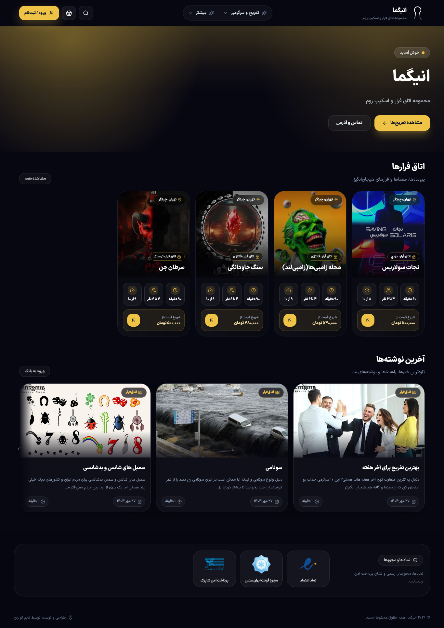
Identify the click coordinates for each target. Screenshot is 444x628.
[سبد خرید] (69, 13)
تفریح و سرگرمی (244, 12)
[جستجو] (86, 13)
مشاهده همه (35, 179)
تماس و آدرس (349, 122)
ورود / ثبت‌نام (35, 13)
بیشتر (201, 12)
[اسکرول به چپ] (18, 449)
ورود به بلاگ (35, 371)
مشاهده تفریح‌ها (406, 122)
